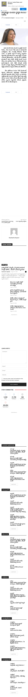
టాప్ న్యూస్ (4, 265)
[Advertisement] (14, 156)
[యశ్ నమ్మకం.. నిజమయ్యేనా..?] (5, 682)
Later (15, 9)
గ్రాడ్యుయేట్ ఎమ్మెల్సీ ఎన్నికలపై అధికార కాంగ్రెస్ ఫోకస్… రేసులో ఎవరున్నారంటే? (17, 452)
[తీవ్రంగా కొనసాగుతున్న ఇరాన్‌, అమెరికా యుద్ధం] (5, 635)
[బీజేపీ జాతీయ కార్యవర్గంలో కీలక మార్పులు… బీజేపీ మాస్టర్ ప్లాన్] (5, 300)
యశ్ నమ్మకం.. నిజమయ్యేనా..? (17, 682)
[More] (19, 24)
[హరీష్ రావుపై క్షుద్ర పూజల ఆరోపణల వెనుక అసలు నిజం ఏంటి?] (5, 308)
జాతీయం (11, 470)
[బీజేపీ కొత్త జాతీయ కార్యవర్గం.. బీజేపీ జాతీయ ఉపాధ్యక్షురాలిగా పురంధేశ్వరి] (5, 516)
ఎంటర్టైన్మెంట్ (12, 663)
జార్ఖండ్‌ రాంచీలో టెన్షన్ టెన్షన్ (17, 603)
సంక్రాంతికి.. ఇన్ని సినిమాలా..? (17, 665)
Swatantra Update (6, 271)
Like (6, 393)
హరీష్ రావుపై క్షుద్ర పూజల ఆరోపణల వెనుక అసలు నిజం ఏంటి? (18, 308)
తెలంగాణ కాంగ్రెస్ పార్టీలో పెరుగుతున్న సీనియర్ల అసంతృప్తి (16, 284)
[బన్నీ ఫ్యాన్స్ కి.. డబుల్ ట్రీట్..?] (5, 670)
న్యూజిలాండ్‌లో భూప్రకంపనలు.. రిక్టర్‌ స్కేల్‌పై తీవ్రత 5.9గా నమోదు (18, 649)
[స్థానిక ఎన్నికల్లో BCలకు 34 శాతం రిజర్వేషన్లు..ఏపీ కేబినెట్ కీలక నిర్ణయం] (5, 292)
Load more (13, 484)
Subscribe (5, 401)
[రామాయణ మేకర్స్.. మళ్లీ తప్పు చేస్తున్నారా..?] (5, 676)
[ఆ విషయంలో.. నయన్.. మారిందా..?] (5, 687)
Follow (14, 393)
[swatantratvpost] (3, 18)
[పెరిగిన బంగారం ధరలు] (5, 630)
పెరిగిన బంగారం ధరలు (16, 630)
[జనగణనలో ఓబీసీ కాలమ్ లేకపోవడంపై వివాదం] (5, 502)
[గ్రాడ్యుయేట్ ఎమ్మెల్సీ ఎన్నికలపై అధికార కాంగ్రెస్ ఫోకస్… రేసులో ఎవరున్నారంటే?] (14, 257)
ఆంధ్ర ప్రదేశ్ (12, 462)
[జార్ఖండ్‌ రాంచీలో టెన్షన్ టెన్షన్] (5, 602)
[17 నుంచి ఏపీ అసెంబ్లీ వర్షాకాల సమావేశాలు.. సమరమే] (5, 524)
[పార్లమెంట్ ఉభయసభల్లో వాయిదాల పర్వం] (5, 608)
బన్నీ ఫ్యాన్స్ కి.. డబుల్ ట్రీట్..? (17, 670)
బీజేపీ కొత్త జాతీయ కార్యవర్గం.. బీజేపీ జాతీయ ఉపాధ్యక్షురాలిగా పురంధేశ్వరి (18, 518)
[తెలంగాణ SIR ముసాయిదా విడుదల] (5, 567)
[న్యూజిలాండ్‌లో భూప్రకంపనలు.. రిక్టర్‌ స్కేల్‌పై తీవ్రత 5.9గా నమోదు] (5, 647)
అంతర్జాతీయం (12, 628)
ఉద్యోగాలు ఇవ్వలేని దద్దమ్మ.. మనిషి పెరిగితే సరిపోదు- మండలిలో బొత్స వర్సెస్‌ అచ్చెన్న (18, 510)
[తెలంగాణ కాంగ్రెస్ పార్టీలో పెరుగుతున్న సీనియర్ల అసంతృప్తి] (5, 284)
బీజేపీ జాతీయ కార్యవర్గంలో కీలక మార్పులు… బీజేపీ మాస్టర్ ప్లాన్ (18, 300)
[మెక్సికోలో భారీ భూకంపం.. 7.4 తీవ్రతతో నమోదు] (5, 641)
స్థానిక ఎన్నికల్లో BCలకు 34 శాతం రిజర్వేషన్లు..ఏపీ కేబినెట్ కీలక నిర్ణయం (18, 292)
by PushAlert (4, 10)
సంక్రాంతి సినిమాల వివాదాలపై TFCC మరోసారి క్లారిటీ (7, 222)
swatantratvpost (10, 17)
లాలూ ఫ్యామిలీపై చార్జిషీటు (21, 221)
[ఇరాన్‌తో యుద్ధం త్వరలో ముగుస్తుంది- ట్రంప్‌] (5, 623)
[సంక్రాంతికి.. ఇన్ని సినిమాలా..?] (5, 664)
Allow (23, 9)
